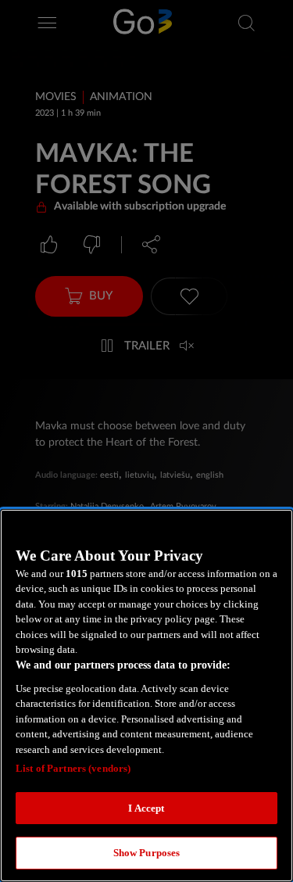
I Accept (146, 808)
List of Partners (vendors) (73, 768)
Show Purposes (146, 853)
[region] (146, 695)
